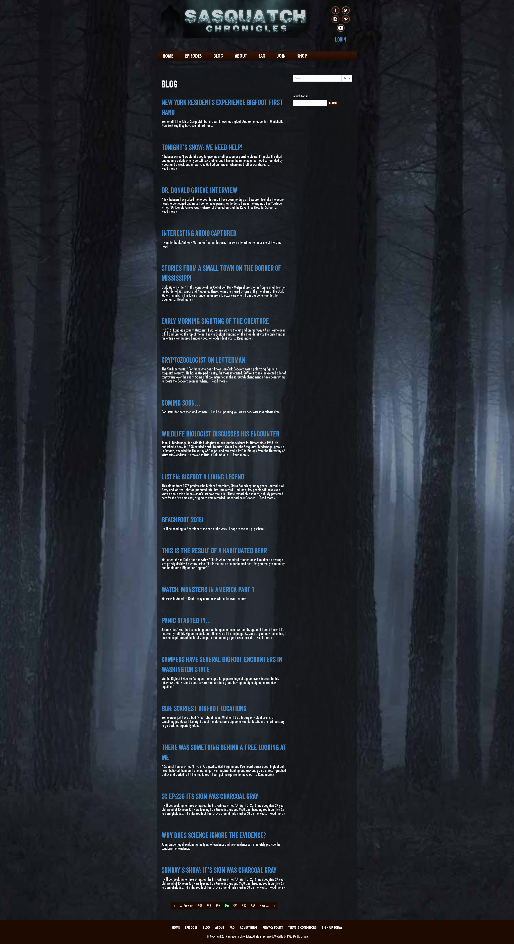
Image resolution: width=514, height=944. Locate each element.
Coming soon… (181, 403)
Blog (218, 56)
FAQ (262, 56)
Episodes (193, 56)
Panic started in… (186, 620)
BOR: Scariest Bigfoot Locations (204, 708)
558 (209, 906)
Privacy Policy (273, 927)
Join (281, 56)
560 (226, 906)
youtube (340, 28)
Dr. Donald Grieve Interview (199, 190)
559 (218, 906)
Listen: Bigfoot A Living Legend (203, 476)
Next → (264, 906)
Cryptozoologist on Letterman (203, 360)
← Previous (186, 906)
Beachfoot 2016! (182, 519)
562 (244, 906)
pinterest (346, 19)
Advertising (248, 927)
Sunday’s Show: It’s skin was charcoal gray (219, 870)
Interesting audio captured (199, 233)
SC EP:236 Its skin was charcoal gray (210, 796)
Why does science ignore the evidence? (214, 835)
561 (235, 906)
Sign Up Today (332, 927)
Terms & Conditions (302, 927)
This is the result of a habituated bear (214, 550)
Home (168, 56)
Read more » (169, 168)
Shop (302, 56)
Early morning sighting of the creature (215, 321)
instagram (335, 19)
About (241, 56)
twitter (346, 10)
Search (347, 78)
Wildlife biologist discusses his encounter (220, 433)
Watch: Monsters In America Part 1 (208, 589)
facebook (335, 10)
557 (200, 906)
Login (340, 39)
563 (253, 906)
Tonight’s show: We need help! (202, 147)
